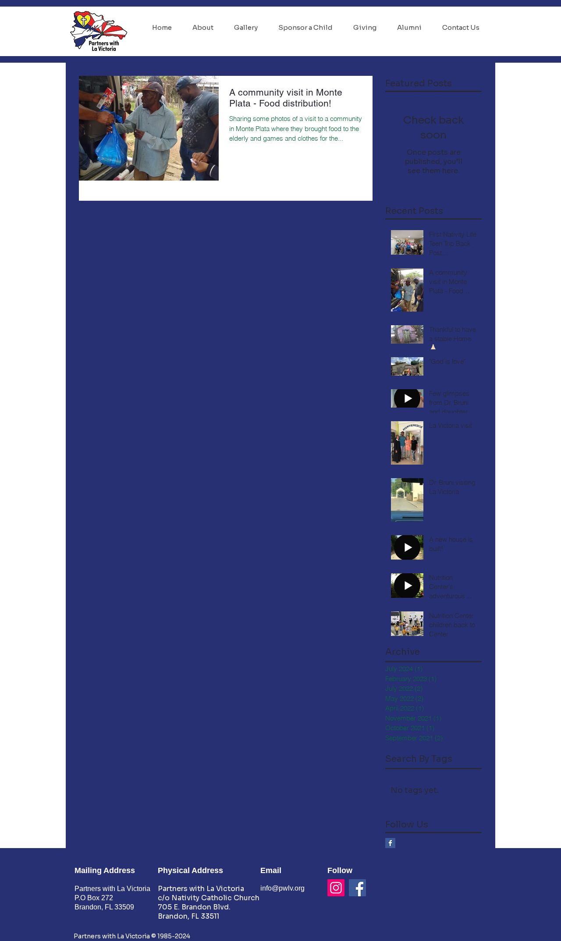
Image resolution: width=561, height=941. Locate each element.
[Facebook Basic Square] (390, 843)
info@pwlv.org (282, 888)
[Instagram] (335, 887)
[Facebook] (357, 887)
